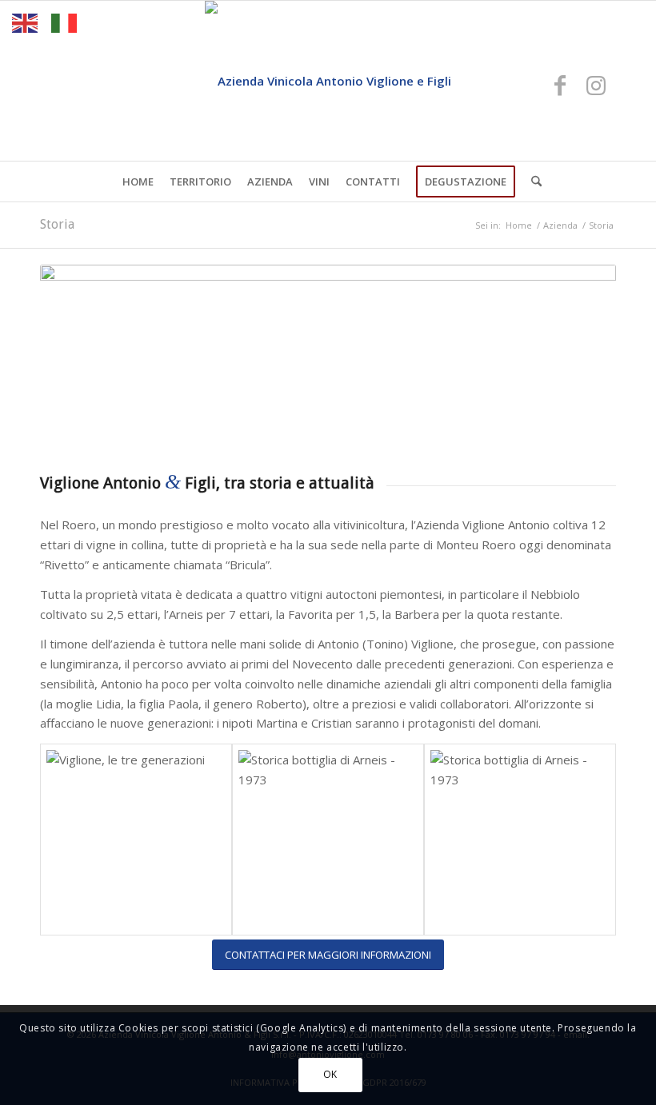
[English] (25, 22)
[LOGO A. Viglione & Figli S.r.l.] (328, 81)
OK (330, 1074)
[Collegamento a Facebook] (560, 85)
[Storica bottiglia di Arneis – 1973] (328, 839)
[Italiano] (64, 22)
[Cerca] (532, 181)
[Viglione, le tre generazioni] (136, 839)
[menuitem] (138, 181)
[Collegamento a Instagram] (596, 85)
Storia (57, 224)
